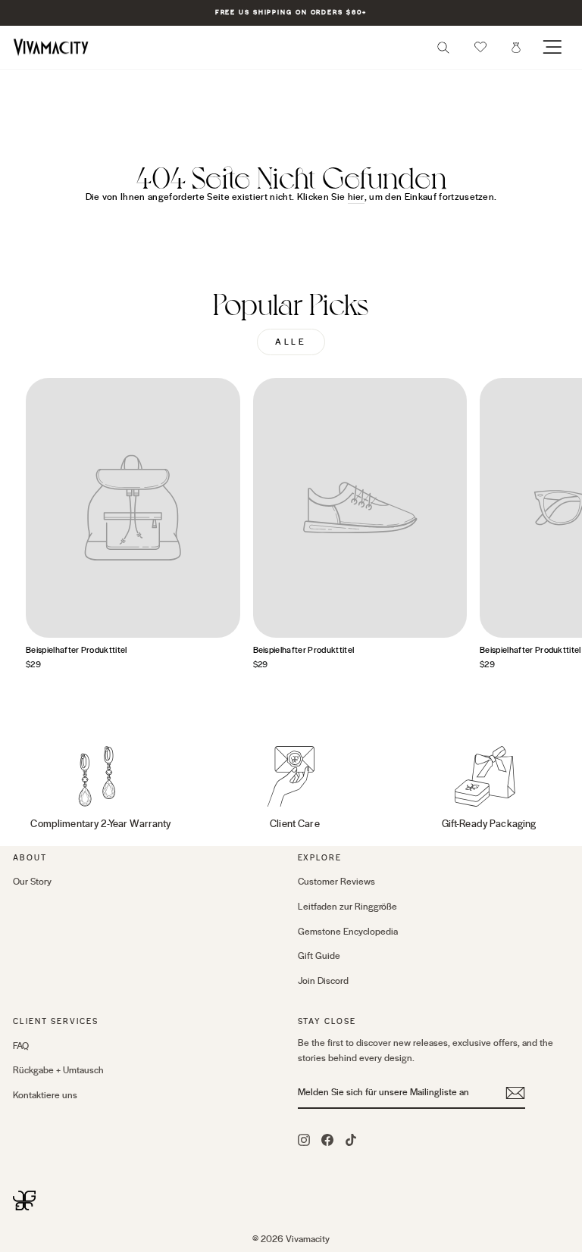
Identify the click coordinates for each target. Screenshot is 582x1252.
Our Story (32, 881)
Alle (290, 342)
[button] (480, 47)
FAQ (21, 1046)
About (30, 858)
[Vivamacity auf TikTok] (351, 1139)
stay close (327, 1021)
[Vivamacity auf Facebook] (327, 1139)
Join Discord (323, 981)
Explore (320, 858)
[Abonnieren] (515, 1093)
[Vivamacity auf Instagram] (304, 1139)
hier (356, 197)
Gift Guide (319, 956)
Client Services (56, 1021)
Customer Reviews (336, 881)
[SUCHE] (443, 52)
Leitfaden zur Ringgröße (347, 906)
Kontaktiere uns (45, 1095)
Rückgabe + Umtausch (58, 1070)
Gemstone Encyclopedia (348, 931)
